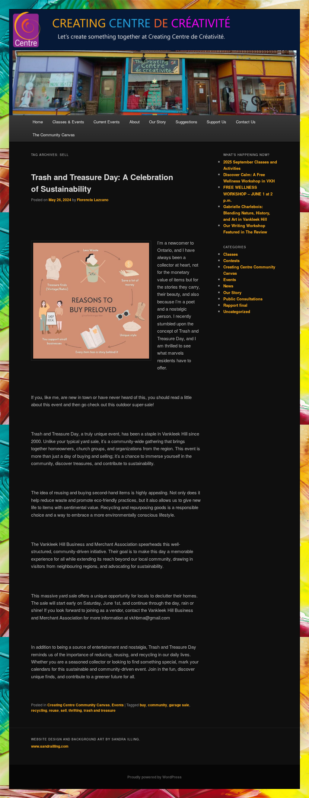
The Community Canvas (54, 135)
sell (64, 710)
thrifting (75, 710)
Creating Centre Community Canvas (78, 705)
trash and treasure (100, 710)
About (134, 122)
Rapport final (235, 305)
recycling (39, 710)
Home (38, 122)
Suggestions (186, 122)
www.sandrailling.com (49, 746)
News (228, 286)
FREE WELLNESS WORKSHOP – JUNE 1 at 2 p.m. (247, 193)
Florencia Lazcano (92, 199)
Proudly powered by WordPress (154, 777)
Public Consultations (243, 299)
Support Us (216, 122)
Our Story (157, 122)
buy (143, 705)
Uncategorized (236, 311)
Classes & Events (68, 122)
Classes (230, 254)
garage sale (179, 705)
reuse (54, 710)
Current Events (107, 122)
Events (118, 705)
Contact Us (246, 122)
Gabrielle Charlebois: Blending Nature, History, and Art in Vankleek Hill (246, 213)
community (157, 705)
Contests (231, 260)
